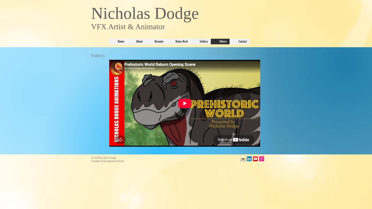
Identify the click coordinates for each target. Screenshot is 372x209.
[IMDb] (243, 158)
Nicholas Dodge (145, 13)
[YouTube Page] (255, 158)
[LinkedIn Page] (249, 158)
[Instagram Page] (261, 158)
